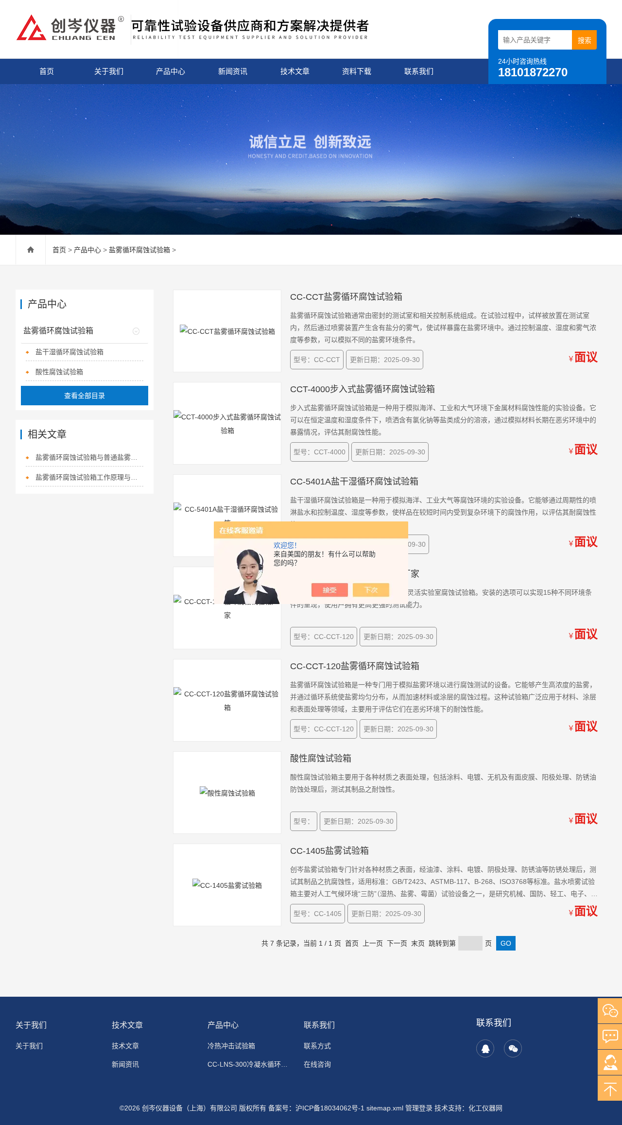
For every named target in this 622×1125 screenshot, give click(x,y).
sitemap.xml (384, 1108)
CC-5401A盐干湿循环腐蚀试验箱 (354, 481)
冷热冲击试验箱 (231, 1046)
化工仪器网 (485, 1108)
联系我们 (418, 71)
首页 (46, 71)
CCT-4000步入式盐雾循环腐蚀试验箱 (362, 389)
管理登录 (418, 1108)
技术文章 (295, 71)
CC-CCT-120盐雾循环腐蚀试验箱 (354, 666)
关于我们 (108, 71)
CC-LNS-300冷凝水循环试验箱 (249, 1064)
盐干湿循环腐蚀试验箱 (69, 352)
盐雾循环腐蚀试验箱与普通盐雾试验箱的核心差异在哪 (89, 457)
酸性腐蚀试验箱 (59, 372)
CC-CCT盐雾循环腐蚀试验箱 (346, 297)
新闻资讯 (232, 71)
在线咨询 (317, 1064)
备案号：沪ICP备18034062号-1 (316, 1108)
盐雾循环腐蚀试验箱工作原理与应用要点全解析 (89, 477)
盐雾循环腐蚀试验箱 (139, 250)
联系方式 (317, 1046)
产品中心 (170, 71)
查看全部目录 (84, 395)
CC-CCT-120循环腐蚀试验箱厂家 (354, 574)
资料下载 (356, 71)
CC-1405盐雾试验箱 (329, 851)
